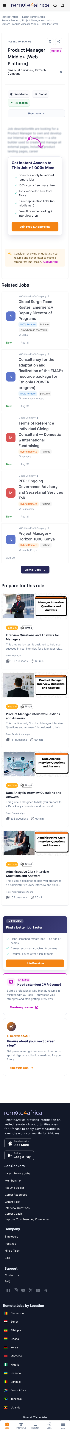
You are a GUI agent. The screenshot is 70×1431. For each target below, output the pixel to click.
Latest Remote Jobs (33, 16)
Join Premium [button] (35, 963)
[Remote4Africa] (23, 1115)
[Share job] (58, 41)
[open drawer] (4, 5)
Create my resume (21, 1007)
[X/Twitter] (30, 1290)
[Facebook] (8, 1290)
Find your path (19, 1067)
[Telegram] (45, 1290)
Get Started (50, 261)
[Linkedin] (38, 1290)
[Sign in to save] (50, 41)
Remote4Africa (9, 16)
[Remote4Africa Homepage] (30, 7)
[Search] (55, 5)
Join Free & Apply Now (35, 226)
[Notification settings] (62, 5)
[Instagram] (15, 1290)
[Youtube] (23, 1290)
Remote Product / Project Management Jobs (26, 20)
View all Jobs (32, 569)
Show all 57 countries (35, 1417)
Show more (34, 113)
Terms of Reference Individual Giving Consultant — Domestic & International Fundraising (39, 434)
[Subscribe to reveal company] (60, 71)
